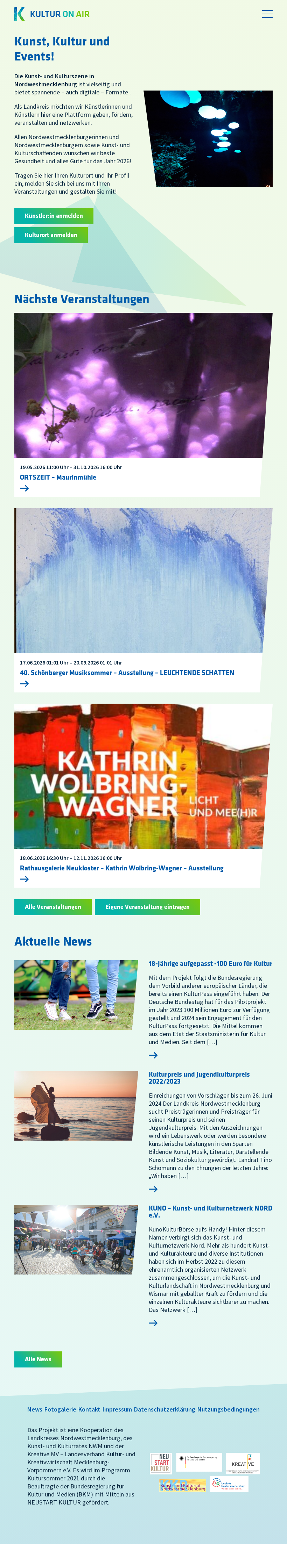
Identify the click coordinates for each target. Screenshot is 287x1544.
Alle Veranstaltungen (53, 907)
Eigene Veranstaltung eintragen (147, 907)
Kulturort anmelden (51, 235)
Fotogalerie (60, 1409)
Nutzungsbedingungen (228, 1409)
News (34, 1409)
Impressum (117, 1409)
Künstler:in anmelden (54, 216)
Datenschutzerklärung (164, 1409)
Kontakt (89, 1409)
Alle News (38, 1359)
